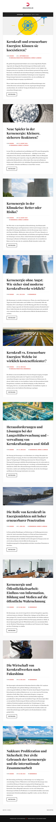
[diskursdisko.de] (28, 6)
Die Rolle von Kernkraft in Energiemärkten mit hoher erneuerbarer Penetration (26, 516)
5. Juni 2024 (22, 526)
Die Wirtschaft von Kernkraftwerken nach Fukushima (23, 669)
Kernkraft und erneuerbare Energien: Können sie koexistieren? (27, 45)
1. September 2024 (24, 56)
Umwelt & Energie (36, 57)
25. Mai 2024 (22, 679)
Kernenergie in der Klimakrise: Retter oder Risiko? (24, 207)
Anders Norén (42, 818)
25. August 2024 (23, 143)
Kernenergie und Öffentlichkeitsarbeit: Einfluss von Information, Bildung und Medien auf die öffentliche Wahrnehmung (27, 592)
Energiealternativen (16, 57)
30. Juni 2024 (22, 366)
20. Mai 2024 (22, 773)
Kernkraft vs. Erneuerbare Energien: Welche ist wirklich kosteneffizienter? (26, 356)
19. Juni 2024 (22, 449)
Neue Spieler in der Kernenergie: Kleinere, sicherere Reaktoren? (23, 133)
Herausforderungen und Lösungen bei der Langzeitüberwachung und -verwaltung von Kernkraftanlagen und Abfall (28, 435)
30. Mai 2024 (22, 607)
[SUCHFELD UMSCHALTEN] (52, 13)
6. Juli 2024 (22, 294)
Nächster (50, 810)
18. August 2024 (23, 217)
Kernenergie (27, 57)
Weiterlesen (11, 94)
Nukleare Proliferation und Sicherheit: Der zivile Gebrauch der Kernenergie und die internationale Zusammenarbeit (27, 759)
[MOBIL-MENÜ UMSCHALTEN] (4, 13)
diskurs (11, 56)
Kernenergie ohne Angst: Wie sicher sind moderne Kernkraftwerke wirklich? (26, 284)
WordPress (22, 818)
